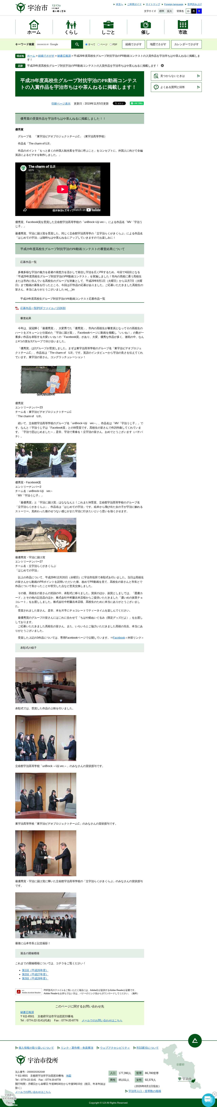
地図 (68, 1075)
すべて (91, 44)
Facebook (119, 637)
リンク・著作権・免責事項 (77, 1047)
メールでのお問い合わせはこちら (102, 1020)
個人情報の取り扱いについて (36, 1047)
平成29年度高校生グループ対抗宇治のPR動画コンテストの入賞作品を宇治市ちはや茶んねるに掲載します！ (93, 65)
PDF (115, 44)
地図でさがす (158, 44)
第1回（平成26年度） (35, 970)
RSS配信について (148, 1047)
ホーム (31, 55)
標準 (161, 11)
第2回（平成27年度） (35, 974)
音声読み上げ (195, 4)
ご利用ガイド (134, 4)
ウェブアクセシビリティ (115, 1047)
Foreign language (173, 4)
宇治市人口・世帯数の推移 (145, 1091)
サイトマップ (153, 4)
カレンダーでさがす (186, 44)
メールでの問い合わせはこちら (33, 1092)
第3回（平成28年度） (35, 978)
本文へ (119, 4)
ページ (103, 44)
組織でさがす (133, 44)
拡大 (169, 11)
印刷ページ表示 (61, 103)
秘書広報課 (64, 55)
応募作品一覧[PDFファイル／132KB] (42, 308)
